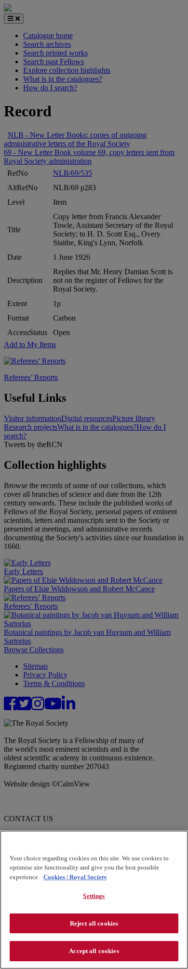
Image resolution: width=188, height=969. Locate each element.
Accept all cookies (94, 951)
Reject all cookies (94, 923)
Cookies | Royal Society (75, 877)
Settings (94, 895)
